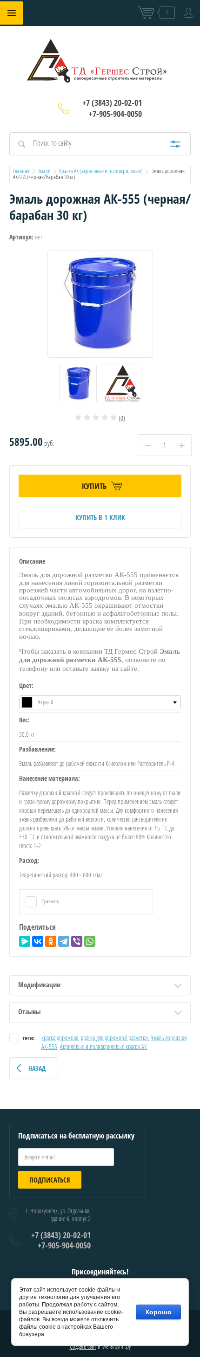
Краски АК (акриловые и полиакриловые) (101, 171)
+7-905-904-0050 (115, 113)
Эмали (44, 171)
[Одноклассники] (50, 941)
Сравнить (49, 901)
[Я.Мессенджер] (24, 941)
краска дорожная (59, 1037)
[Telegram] (63, 941)
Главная (21, 171)
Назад (37, 1068)
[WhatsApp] (89, 941)
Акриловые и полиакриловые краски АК (103, 1046)
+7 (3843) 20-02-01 (112, 102)
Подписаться (49, 1179)
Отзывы (29, 1011)
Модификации (39, 984)
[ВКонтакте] (37, 941)
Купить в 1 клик (100, 517)
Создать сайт (83, 1346)
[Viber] (76, 941)
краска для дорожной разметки (114, 1037)
